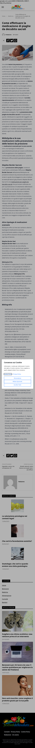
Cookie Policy (8, 374)
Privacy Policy (17, 374)
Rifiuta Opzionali (17, 381)
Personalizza (17, 378)
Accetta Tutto (17, 385)
